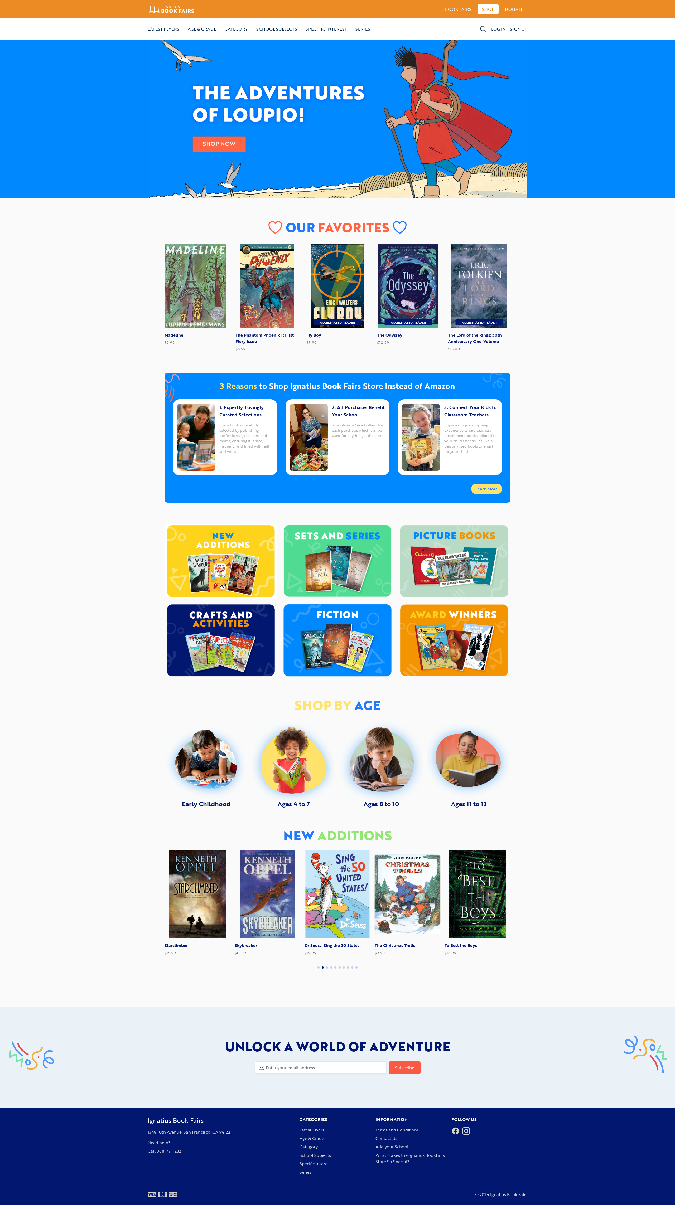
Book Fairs (458, 9)
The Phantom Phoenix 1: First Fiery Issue (264, 338)
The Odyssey (389, 335)
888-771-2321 (170, 1151)
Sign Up (518, 29)
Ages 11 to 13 (469, 804)
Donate (514, 9)
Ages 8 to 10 (381, 804)
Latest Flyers (163, 29)
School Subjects (276, 29)
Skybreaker (176, 945)
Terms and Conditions (397, 1130)
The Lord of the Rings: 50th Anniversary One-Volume (475, 338)
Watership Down (462, 945)
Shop (488, 9)
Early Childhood (206, 804)
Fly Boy (313, 335)
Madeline (174, 335)
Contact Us (386, 1138)
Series (362, 29)
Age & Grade (202, 29)
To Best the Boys (391, 945)
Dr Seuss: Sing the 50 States (262, 945)
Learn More (486, 489)
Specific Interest (326, 29)
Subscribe (404, 1068)
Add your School (391, 1147)
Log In (498, 29)
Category (236, 29)
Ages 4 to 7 (294, 804)
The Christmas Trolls (326, 945)
